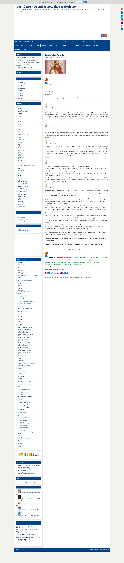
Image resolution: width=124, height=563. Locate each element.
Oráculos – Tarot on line (23, 370)
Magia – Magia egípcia (23, 340)
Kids (19, 144)
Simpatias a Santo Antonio (24, 402)
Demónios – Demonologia (24, 292)
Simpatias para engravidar (51, 264)
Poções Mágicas (77, 259)
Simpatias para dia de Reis (24, 424)
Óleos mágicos (21, 360)
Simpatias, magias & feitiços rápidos (99, 259)
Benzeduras (21, 123)
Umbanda (17, 49)
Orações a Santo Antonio (102, 257)
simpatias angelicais (22, 181)
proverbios (20, 172)
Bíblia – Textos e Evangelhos (25, 280)
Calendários (20, 290)
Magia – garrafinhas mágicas (25, 327)
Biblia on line (21, 282)
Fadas (19, 131)
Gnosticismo (21, 316)
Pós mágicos (21, 170)
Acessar (20, 216)
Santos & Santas (22, 394)
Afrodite (84, 259)
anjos (19, 114)
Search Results (86, 45)
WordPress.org (21, 221)
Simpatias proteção (22, 191)
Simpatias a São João (23, 404)
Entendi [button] (84, 2)
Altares (34, 41)
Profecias (20, 378)
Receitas (51, 45)
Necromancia (21, 357)
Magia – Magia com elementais (25, 334)
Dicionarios (20, 126)
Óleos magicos (21, 162)
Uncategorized (21, 206)
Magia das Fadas (50, 260)
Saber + (65, 45)
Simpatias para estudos (23, 427)
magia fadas (21, 154)
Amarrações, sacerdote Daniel (25, 468)
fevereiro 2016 (21, 83)
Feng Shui (94, 41)
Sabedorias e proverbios (24, 389)
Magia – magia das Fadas (24, 335)
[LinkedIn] (122, 11)
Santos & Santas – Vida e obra (25, 396)
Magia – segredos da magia (24, 350)
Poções (19, 167)
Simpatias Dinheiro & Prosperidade (75, 262)
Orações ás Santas (87, 277)
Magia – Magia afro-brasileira (25, 329)
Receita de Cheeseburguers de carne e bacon (29, 62)
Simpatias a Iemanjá (61, 262)
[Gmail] (122, 20)
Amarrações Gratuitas (23, 111)
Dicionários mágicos (22, 295)
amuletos (20, 113)
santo (56, 97)
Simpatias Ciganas (22, 183)
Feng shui (20, 132)
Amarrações (41, 41)
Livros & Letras (21, 322)
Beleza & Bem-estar (69, 41)
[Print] (122, 26)
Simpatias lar (21, 188)
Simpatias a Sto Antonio (102, 262)
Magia (16, 45)
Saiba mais (79, 2)
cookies (19, 124)
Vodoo (19, 445)
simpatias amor (21, 180)
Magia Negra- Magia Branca (24, 472)
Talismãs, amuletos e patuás (25, 438)
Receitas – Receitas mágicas (25, 384)
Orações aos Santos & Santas (64, 257)
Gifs (19, 136)
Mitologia (20, 160)
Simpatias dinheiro (22, 185)
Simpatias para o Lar (69, 264)
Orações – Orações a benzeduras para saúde (29, 363)
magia (19, 147)
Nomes (30, 45)
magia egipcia (21, 152)
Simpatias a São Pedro (23, 407)
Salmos (71, 45)
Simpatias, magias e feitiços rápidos (26, 432)
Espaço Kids (21, 305)
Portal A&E (20, 168)
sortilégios (20, 201)
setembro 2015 (21, 92)
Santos (78, 45)
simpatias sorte (21, 196)
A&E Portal (18, 41)
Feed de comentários (23, 219)
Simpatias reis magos (23, 193)
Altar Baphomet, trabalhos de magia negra (28, 465)
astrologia (20, 118)
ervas (19, 129)
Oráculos (44, 45)
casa (57, 225)
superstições (21, 202)
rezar (105, 225)
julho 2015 (20, 95)
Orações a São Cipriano (89, 257)
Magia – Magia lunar (23, 344)
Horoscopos (102, 41)
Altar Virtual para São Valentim (77, 249)
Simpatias (95, 45)
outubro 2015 (21, 90)
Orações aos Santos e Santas (75, 277)
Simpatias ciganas (84, 260)
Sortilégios (20, 435)
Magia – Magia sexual (23, 347)
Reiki (19, 386)
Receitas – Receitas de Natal (25, 383)
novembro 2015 (21, 88)
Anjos (48, 41)
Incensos (20, 142)
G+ (23, 549)
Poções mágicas (22, 371)
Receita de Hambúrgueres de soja (26, 67)
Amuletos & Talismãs (50, 262)
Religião (58, 45)
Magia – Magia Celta (23, 332)
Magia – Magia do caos (23, 337)
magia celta (20, 149)
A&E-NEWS (26, 41)
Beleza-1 (20, 277)
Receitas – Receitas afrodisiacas (25, 381)
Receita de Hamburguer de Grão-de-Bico (28, 60)
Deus (76, 118)
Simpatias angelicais (90, 262)
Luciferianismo (21, 324)
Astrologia (20, 270)
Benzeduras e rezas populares (25, 278)
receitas (20, 173)
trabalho (47, 153)
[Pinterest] (122, 8)
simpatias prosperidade (23, 189)
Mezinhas (23, 45)
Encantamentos (75, 260)
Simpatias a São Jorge (23, 406)
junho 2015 (20, 96)
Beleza (61, 259)
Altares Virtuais (21, 264)
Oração (49, 107)
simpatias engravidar (23, 186)
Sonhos (102, 45)
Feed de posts (21, 217)
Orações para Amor (77, 257)
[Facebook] (122, 14)
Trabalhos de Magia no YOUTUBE (26, 473)
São (55, 84)
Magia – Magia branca (23, 331)
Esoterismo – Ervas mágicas (24, 303)
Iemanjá (20, 141)
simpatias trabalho (22, 198)
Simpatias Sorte (21, 430)
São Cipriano (21, 176)
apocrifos (20, 116)
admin (54, 57)
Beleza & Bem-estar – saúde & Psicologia (28, 275)
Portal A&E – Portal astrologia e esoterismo (46, 6)
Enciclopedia (21, 298)
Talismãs (20, 204)
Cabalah (20, 288)
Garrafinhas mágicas (23, 134)
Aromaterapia (21, 269)
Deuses (78, 41)
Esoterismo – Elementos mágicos (26, 301)
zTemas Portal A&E (22, 448)
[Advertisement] (64, 23)
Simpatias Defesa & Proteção (25, 417)
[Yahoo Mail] (122, 23)
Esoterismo (86, 41)
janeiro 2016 (21, 85)
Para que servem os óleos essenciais (27, 165)
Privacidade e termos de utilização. (26, 534)
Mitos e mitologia (22, 355)
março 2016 (20, 82)
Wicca (24, 49)
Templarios (20, 440)
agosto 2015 (21, 93)
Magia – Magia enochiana (24, 342)
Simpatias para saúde (23, 428)
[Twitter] (122, 17)
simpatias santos (22, 194)
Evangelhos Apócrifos (23, 311)
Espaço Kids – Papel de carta (25, 308)
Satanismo (20, 397)
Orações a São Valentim (52, 277)
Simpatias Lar (21, 422)
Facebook (17, 549)
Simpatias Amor (59, 260)
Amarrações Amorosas (23, 467)
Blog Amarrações (22, 470)
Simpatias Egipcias (22, 420)
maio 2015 (20, 98)
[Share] (122, 28)
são (96, 190)
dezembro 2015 (21, 87)
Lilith (19, 145)
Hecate (19, 137)
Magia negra (21, 157)
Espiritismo (20, 309)
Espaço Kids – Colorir (23, 306)
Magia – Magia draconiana (24, 339)
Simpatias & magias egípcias (100, 260)
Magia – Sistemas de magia (24, 352)
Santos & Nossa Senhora (24, 393)
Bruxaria (20, 285)
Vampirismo (20, 443)
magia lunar (20, 155)
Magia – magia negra (23, 345)
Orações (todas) (50, 259)
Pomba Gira (20, 373)
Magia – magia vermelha (24, 349)
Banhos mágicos (57, 41)
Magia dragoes (21, 150)
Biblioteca (20, 283)
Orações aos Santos (63, 277)
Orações (37, 45)
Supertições (21, 437)
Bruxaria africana (22, 287)
